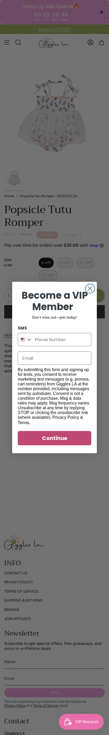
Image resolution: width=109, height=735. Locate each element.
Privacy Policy (65, 417)
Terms (23, 422)
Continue (54, 438)
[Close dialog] (90, 288)
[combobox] (25, 339)
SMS (22, 328)
